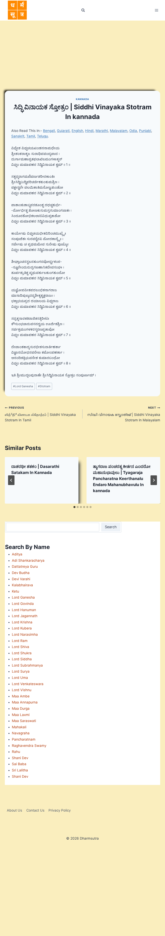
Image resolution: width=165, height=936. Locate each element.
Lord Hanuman (24, 610)
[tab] (74, 507)
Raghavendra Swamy (29, 746)
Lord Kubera (22, 628)
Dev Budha (21, 573)
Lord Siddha (22, 659)
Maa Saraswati (24, 721)
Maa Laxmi (21, 715)
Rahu (16, 752)
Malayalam (118, 131)
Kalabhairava (22, 585)
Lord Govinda (23, 604)
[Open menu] (156, 10)
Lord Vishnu (21, 690)
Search (111, 527)
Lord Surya (21, 671)
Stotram (44, 386)
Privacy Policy (59, 810)
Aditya (17, 554)
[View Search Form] (83, 10)
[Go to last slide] (11, 480)
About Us (14, 810)
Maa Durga (21, 708)
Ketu (15, 591)
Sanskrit (17, 136)
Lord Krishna (22, 622)
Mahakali (19, 727)
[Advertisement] (82, 51)
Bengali (49, 131)
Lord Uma (20, 678)
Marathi (102, 131)
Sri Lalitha (20, 770)
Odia (133, 131)
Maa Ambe (21, 696)
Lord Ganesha (23, 386)
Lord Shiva (20, 647)
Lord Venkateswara (27, 684)
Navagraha (21, 733)
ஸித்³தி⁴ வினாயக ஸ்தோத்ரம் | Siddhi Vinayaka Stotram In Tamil (40, 414)
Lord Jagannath (24, 616)
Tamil (30, 136)
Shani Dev (20, 758)
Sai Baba (19, 764)
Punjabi (145, 131)
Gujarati (63, 131)
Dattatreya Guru (25, 567)
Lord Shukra (22, 653)
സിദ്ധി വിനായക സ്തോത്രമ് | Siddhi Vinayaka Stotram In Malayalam (123, 414)
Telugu (42, 136)
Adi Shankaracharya (28, 560)
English (77, 131)
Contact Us (35, 810)
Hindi (89, 131)
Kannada (82, 99)
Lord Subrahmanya (27, 665)
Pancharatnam (23, 739)
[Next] (154, 480)
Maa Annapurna (25, 702)
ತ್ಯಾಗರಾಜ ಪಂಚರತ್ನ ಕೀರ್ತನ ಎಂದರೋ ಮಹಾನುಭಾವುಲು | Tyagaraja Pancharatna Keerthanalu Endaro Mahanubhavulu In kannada (122, 478)
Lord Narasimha (25, 634)
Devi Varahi (21, 579)
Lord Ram (20, 641)
